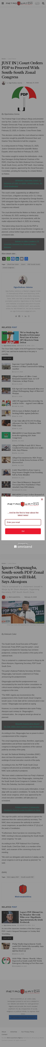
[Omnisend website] (23, 545)
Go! (23, 531)
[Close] (42, 499)
